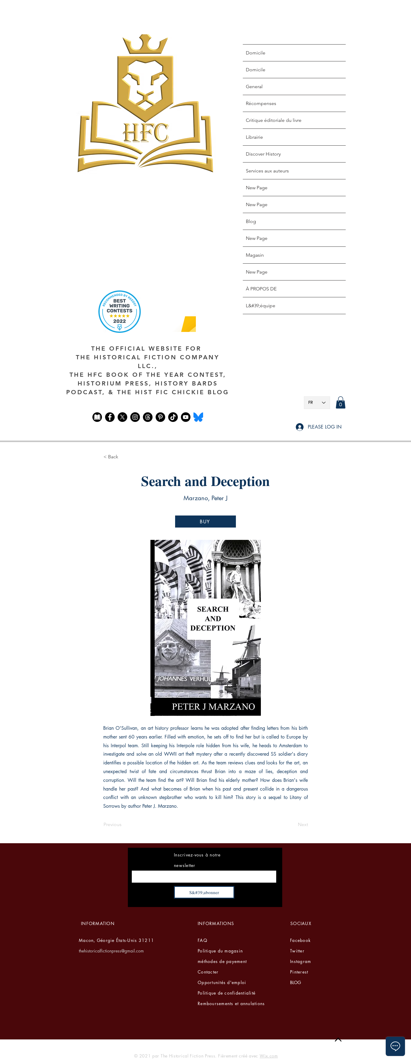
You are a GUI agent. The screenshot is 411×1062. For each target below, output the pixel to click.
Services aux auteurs (267, 171)
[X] (122, 417)
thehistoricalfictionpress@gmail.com (111, 951)
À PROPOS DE (261, 289)
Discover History (263, 154)
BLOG (295, 982)
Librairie (254, 137)
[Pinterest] (160, 417)
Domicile (255, 53)
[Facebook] (110, 417)
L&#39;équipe (260, 305)
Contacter (208, 972)
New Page (256, 187)
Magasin (255, 255)
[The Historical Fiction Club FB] (97, 417)
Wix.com (269, 1056)
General (254, 86)
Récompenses (261, 103)
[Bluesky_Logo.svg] (198, 417)
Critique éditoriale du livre (273, 120)
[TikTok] (173, 417)
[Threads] (148, 417)
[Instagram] (135, 417)
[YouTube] (185, 417)
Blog (251, 221)
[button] (340, 402)
